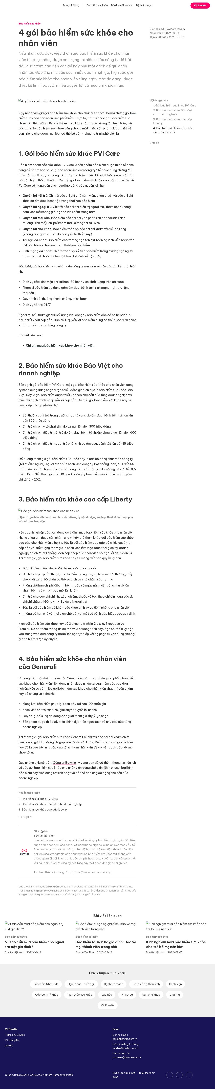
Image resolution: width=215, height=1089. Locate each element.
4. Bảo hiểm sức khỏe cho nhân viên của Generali (173, 130)
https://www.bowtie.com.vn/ (91, 872)
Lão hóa (106, 994)
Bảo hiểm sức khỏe (97, 5)
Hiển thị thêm (25, 817)
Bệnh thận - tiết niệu (81, 984)
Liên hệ (9, 1045)
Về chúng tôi (12, 1040)
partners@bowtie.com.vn (127, 1057)
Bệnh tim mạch (144, 5)
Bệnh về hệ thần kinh (146, 984)
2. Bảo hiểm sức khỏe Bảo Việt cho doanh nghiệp (172, 112)
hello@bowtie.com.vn (125, 1038)
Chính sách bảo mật (124, 1072)
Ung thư (174, 994)
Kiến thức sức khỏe (80, 994)
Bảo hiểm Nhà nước (122, 5)
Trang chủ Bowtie (15, 1034)
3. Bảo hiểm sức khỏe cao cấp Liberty (172, 121)
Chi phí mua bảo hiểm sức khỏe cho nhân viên (60, 345)
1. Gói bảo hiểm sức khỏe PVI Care (174, 105)
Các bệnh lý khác (46, 994)
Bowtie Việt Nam (175, 29)
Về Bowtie (200, 5)
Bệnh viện (175, 984)
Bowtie (14, 5)
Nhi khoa (127, 994)
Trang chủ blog (70, 5)
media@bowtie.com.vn (126, 1048)
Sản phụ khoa (151, 994)
